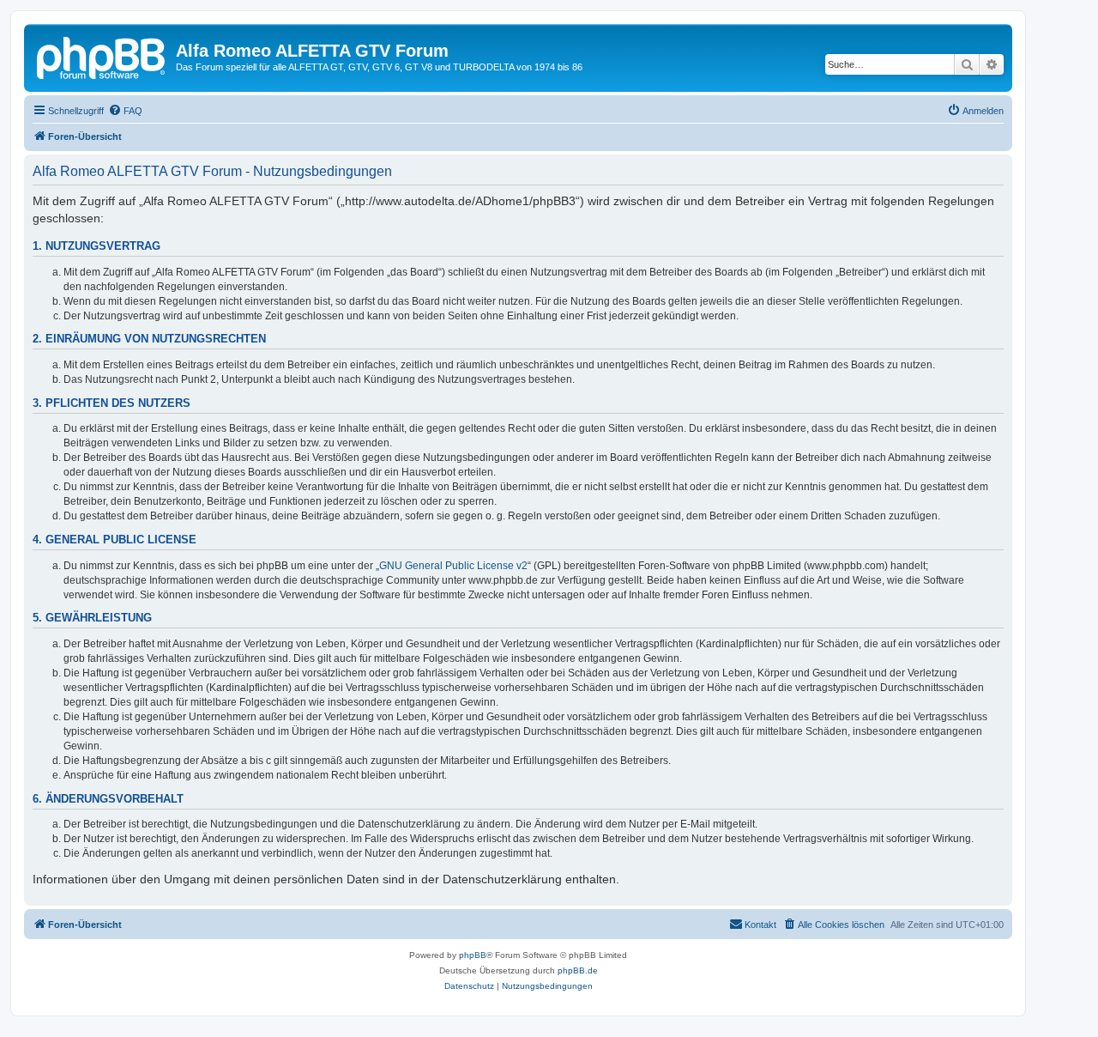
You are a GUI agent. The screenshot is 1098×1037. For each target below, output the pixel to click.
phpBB (472, 955)
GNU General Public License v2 (453, 566)
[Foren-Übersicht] (102, 55)
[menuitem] (125, 110)
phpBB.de (578, 970)
